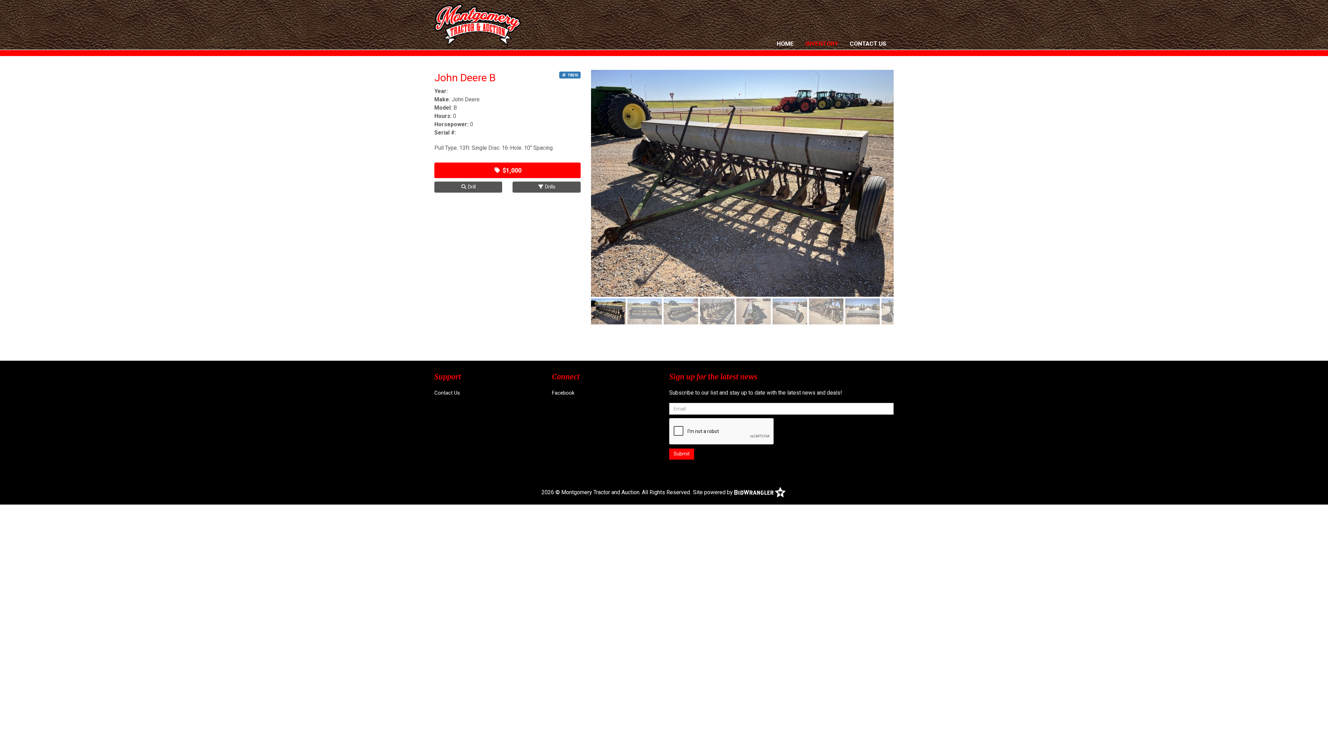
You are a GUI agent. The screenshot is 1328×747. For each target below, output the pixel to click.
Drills (549, 187)
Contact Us (868, 43)
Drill (471, 187)
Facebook (563, 393)
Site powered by (713, 492)
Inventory (821, 43)
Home (785, 43)
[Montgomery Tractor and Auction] (477, 25)
